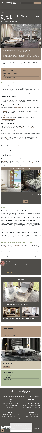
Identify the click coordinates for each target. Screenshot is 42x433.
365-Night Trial (4, 418)
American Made (27, 416)
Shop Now (6, 201)
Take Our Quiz (6, 366)
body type (8, 101)
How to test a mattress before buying (10, 73)
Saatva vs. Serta (35, 409)
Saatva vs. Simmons (36, 405)
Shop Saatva (37, 2)
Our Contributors (37, 418)
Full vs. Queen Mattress (35, 403)
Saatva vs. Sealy (26, 407)
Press (30, 414)
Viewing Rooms (5, 246)
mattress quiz (20, 247)
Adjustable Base (5, 403)
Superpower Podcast (31, 421)
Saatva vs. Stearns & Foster (35, 407)
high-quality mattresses (17, 245)
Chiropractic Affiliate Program (27, 418)
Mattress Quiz (34, 401)
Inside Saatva (33, 6)
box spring (21, 86)
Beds (17, 401)
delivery (3, 154)
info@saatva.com (6, 414)
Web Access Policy (16, 418)
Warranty (10, 418)
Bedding (10, 6)
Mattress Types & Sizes (7, 383)
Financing (17, 416)
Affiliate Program (10, 407)
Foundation (11, 403)
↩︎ (37, 256)
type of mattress (18, 107)
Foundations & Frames (7, 375)
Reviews (11, 414)
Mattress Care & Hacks (7, 379)
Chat (15, 414)
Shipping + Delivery (5, 416)
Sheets (15, 403)
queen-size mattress (13, 86)
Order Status (12, 416)
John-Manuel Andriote (11, 21)
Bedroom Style (25, 6)
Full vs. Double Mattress (27, 405)
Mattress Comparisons (7, 381)
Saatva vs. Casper (27, 409)
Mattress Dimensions (27, 403)
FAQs (4, 75)
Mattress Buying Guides (12, 10)
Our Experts (27, 419)
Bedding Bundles (12, 401)
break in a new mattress (29, 162)
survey (5, 138)
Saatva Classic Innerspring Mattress (13, 195)
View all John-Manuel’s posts (11, 272)
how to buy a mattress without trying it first (26, 127)
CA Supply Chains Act (36, 428)
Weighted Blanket (7, 405)
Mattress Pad (14, 405)
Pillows (18, 403)
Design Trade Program (34, 416)
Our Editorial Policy (33, 419)
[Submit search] (32, 3)
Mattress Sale (28, 401)
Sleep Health (16, 6)
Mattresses (3, 6)
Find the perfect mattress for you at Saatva (11, 77)
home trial (4, 161)
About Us (26, 414)
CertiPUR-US (16, 145)
